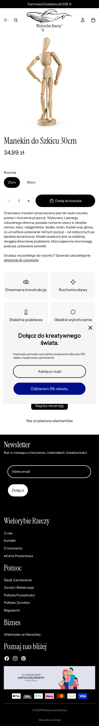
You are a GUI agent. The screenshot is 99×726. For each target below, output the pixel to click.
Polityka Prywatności (19, 595)
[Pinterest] (23, 658)
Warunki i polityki (49, 720)
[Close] (90, 328)
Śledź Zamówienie (18, 580)
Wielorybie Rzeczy (55, 710)
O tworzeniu (13, 548)
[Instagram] (15, 658)
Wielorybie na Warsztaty (22, 634)
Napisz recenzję (49, 405)
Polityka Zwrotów (17, 602)
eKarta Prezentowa (18, 555)
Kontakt (10, 540)
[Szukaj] (16, 20)
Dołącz (18, 490)
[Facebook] (7, 658)
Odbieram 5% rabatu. (49, 388)
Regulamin (12, 610)
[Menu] (5, 20)
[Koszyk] (93, 20)
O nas (8, 533)
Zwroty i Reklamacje (19, 587)
